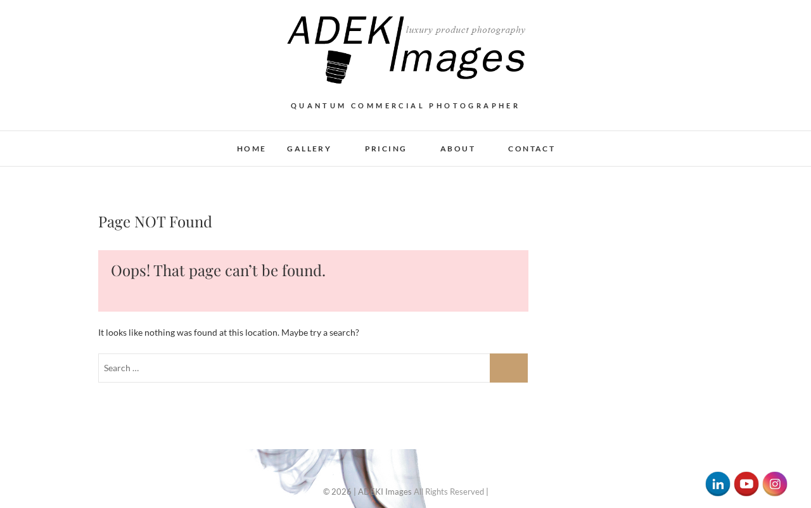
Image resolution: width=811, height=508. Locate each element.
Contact (531, 148)
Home (252, 148)
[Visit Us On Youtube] (746, 478)
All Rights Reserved (449, 491)
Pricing (386, 148)
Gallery (309, 148)
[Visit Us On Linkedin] (717, 478)
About (457, 148)
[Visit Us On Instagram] (774, 478)
